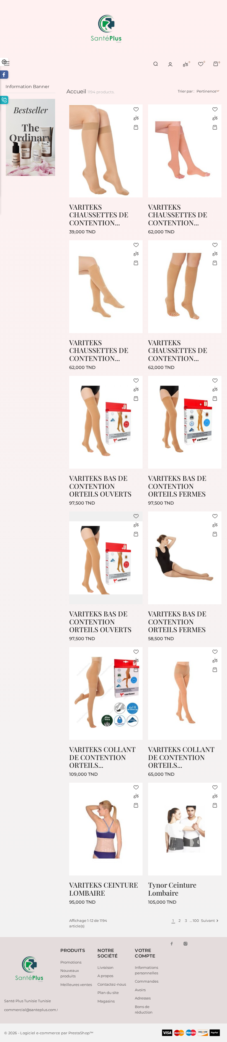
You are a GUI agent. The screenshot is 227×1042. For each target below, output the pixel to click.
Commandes (146, 981)
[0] (185, 64)
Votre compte (145, 953)
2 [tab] (50, 141)
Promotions (70, 962)
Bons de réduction (144, 1009)
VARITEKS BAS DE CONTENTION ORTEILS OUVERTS (100, 485)
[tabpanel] (30, 137)
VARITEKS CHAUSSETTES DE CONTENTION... (98, 214)
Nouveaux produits (69, 973)
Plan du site (108, 992)
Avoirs (140, 990)
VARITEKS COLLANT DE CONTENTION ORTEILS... (102, 757)
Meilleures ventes (76, 984)
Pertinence (206, 91)
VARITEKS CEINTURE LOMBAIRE (103, 888)
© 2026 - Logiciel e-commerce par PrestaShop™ (48, 1033)
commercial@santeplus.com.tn (32, 1009)
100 (195, 920)
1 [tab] (50, 131)
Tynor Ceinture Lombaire (172, 888)
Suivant (210, 920)
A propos (105, 976)
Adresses (143, 998)
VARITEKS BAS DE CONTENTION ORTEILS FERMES (177, 485)
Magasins (106, 1001)
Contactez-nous (111, 984)
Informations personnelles (146, 970)
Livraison (105, 967)
